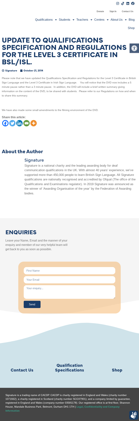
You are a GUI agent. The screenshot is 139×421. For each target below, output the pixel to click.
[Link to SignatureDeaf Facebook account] (132, 3)
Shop (131, 28)
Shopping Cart (91, 11)
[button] (134, 48)
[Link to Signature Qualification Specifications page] (69, 348)
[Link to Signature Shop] (117, 348)
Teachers (82, 19)
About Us (117, 19)
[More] (33, 123)
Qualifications (44, 19)
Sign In (112, 11)
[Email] (26, 123)
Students (64, 19)
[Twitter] (12, 123)
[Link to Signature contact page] (22, 348)
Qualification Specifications (69, 367)
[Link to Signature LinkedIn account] (127, 3)
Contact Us (127, 11)
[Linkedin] (19, 123)
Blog (132, 19)
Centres (99, 19)
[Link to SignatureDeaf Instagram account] (117, 3)
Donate (100, 11)
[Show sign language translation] (133, 415)
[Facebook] (5, 123)
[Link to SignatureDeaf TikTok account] (122, 3)
